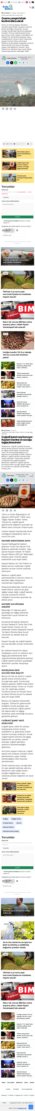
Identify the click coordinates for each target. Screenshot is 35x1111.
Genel (3, 1082)
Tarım (26, 1082)
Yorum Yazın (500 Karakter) (10, 201)
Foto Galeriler (14, 2)
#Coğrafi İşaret (8, 823)
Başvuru (4, 1095)
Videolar (5, 2)
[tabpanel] (17, 256)
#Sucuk (19, 823)
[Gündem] (17, 930)
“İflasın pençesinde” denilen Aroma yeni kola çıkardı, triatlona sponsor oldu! (24, 375)
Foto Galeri (10, 1082)
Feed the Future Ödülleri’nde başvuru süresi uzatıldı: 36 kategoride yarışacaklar (24, 404)
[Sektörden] (17, 310)
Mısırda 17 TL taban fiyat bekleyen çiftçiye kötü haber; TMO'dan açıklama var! (25, 366)
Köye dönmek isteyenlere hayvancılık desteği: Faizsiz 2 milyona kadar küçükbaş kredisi (25, 394)
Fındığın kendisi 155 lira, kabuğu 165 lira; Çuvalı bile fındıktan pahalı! (17, 355)
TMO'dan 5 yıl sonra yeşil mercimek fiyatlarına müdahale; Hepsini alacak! (17, 294)
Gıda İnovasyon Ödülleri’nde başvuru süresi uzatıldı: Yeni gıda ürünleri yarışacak (24, 413)
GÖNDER (17, 217)
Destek (10, 1095)
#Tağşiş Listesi (16, 819)
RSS (5, 1103)
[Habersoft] (22, 1108)
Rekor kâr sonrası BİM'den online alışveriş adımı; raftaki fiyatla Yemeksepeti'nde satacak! (17, 324)
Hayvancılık (18, 1095)
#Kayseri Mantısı (8, 827)
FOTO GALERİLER (27, 1089)
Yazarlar (22, 2)
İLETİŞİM (16, 1089)
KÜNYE (8, 1089)
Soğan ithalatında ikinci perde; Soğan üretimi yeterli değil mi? (24, 423)
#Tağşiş (5, 819)
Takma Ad (5, 190)
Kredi (25, 1095)
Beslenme (19, 1082)
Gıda (13, 430)
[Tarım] (17, 280)
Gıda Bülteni (6, 13)
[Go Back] (31, 1107)
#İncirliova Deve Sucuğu (11, 831)
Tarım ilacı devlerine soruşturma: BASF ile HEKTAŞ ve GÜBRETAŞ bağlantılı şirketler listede (17, 945)
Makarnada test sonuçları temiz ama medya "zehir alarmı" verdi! (23, 385)
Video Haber (20, 13)
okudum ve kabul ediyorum (17, 222)
